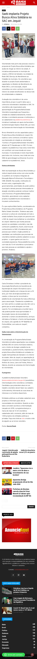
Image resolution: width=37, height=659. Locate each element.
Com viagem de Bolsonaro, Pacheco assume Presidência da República (24, 600)
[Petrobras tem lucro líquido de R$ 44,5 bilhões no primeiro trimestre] (7, 590)
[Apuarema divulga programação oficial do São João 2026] (7, 482)
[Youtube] (24, 575)
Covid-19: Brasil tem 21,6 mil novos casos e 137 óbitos (24, 609)
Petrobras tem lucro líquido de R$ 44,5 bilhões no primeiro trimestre (23, 590)
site (23, 418)
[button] (34, 2)
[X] (8, 29)
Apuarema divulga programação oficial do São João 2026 (23, 482)
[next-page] (6, 501)
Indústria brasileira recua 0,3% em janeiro (27, 451)
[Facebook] (4, 29)
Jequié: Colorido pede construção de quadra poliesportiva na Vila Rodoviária (10, 453)
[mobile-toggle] (3, 2)
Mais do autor (25, 463)
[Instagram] (19, 575)
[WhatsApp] (18, 29)
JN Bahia (6, 24)
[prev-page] (3, 501)
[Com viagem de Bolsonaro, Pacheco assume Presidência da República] (7, 600)
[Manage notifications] (32, 654)
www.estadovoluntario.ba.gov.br (13, 380)
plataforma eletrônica (22, 120)
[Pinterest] (13, 29)
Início (3, 7)
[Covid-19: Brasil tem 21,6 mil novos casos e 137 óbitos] (7, 610)
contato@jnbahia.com (21, 569)
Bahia (8, 7)
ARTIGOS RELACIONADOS (10, 463)
